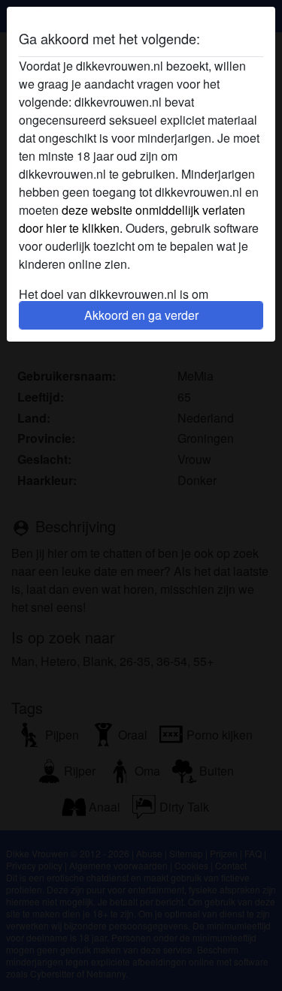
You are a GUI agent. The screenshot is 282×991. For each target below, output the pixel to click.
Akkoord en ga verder (141, 315)
